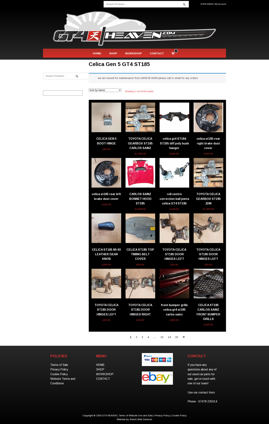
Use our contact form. (202, 392)
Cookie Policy (59, 374)
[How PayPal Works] (157, 363)
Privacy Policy (59, 369)
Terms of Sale (59, 364)
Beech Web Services (141, 419)
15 (176, 337)
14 (169, 337)
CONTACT (157, 53)
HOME (97, 53)
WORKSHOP (133, 53)
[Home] (134, 28)
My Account (220, 4)
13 (161, 337)
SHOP (113, 53)
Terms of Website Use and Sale (136, 415)
